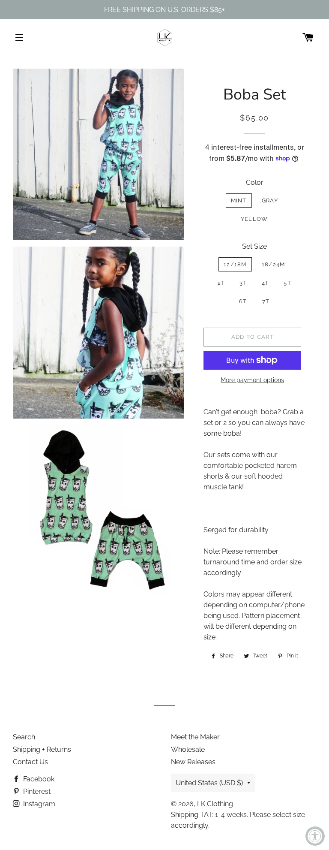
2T (221, 283)
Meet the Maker (195, 737)
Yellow (254, 219)
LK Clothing (215, 804)
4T (265, 283)
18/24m (273, 264)
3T (243, 283)
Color (254, 182)
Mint (239, 200)
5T (287, 283)
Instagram (38, 804)
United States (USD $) (209, 783)
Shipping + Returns (42, 749)
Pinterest (36, 791)
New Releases (193, 762)
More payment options (252, 380)
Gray (270, 200)
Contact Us (30, 762)
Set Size (254, 246)
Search (24, 737)
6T (243, 301)
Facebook (37, 779)
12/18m (235, 264)
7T (266, 301)
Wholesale (188, 749)
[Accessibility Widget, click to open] (315, 836)
